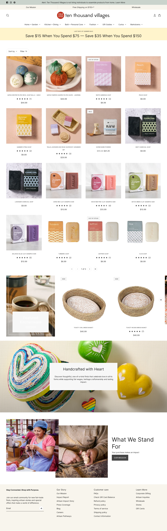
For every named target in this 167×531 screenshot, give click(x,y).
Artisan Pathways (64, 516)
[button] (90, 269)
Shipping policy (100, 512)
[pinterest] (14, 2)
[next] (161, 300)
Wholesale (140, 501)
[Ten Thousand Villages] (83, 15)
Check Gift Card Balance (104, 497)
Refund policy (100, 501)
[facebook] (7, 2)
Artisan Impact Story (65, 501)
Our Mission (62, 493)
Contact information (102, 516)
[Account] (154, 15)
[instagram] (10, 2)
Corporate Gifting (143, 493)
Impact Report (63, 497)
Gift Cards (140, 508)
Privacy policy (100, 505)
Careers (60, 512)
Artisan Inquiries (143, 497)
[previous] (6, 306)
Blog (58, 508)
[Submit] (41, 508)
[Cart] (159, 15)
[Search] (7, 15)
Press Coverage (63, 505)
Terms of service (101, 508)
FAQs (96, 493)
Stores (138, 505)
